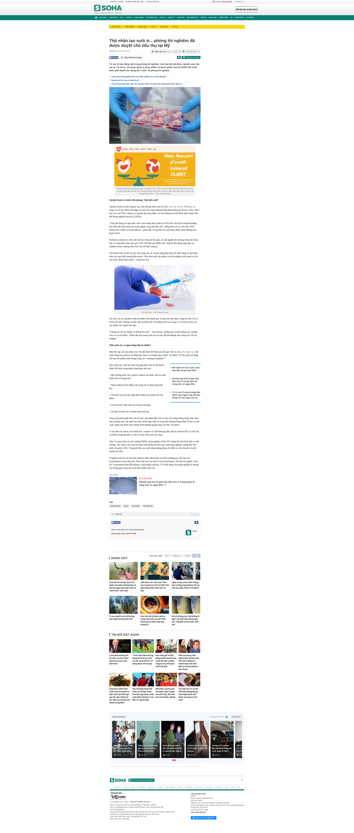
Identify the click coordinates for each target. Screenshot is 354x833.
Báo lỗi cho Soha (193, 57)
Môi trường (116, 27)
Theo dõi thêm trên (217, 717)
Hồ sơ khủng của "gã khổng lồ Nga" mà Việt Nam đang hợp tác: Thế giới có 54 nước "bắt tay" (185, 620)
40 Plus (162, 17)
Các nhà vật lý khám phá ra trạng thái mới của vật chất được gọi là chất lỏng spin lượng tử (153, 620)
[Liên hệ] (196, 522)
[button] (174, 760)
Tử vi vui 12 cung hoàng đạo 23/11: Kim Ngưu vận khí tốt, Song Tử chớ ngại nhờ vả (186, 395)
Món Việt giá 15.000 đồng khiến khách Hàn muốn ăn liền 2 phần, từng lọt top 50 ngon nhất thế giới (165, 661)
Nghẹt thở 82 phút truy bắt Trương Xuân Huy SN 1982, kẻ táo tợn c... (123, 748)
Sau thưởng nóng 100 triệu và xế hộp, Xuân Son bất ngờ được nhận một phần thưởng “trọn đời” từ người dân (143, 694)
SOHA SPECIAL (153, 1)
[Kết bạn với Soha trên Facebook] (188, 532)
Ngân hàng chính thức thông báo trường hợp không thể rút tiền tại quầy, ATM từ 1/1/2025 (186, 585)
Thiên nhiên (129, 27)
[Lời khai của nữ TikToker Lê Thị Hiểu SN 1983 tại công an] (197, 739)
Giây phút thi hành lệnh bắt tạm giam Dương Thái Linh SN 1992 (148, 748)
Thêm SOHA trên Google (133, 57)
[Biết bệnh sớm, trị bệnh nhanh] (246, 9)
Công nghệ (239, 17)
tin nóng (130, 530)
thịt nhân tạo (188, 351)
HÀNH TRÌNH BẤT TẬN (135, 1)
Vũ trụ (153, 27)
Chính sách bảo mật (198, 812)
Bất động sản (151, 17)
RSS (238, 787)
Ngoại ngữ (142, 27)
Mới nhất (103, 17)
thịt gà (126, 506)
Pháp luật (213, 17)
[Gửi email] (179, 57)
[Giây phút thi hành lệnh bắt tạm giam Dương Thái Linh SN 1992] (148, 739)
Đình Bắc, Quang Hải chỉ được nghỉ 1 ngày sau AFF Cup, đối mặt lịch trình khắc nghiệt (165, 693)
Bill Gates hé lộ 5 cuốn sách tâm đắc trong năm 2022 (186, 369)
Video (226, 787)
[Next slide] (238, 740)
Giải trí (203, 17)
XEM (196, 556)
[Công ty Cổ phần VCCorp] (143, 796)
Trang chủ (117, 787)
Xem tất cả (236, 717)
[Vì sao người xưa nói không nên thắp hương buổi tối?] (123, 605)
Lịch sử (175, 27)
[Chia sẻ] (113, 57)
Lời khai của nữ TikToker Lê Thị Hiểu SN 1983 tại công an (197, 748)
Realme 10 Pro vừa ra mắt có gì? (125, 80)
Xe (231, 17)
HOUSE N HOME (117, 1)
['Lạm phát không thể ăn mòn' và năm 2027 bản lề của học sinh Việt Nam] (120, 646)
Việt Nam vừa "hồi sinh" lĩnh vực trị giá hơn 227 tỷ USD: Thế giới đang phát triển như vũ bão (154, 586)
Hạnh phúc (113, 17)
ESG (121, 17)
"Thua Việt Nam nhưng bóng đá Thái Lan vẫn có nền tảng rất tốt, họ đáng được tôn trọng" (142, 659)
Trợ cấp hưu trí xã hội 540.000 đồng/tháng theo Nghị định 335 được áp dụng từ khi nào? (188, 694)
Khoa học (164, 27)
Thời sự (129, 17)
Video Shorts (119, 717)
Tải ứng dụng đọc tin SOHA (142, 780)
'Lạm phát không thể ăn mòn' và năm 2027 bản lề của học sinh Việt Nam (119, 659)
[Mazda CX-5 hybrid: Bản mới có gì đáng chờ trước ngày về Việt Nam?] (222, 739)
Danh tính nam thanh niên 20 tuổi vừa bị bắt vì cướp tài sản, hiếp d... (173, 748)
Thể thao (180, 17)
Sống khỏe (223, 17)
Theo (154, 514)
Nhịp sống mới (192, 17)
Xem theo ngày (156, 556)
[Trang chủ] (108, 9)
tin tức (117, 530)
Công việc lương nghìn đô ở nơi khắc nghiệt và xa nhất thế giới (138, 77)
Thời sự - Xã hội (129, 787)
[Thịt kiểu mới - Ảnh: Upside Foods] (155, 287)
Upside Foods (115, 506)
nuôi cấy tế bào (176, 206)
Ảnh (232, 787)
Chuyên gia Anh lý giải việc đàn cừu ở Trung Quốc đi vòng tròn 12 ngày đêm (185, 381)
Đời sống (250, 17)
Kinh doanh (139, 17)
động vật (191, 206)
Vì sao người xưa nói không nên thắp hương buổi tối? (122, 617)
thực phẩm (136, 506)
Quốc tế (171, 17)
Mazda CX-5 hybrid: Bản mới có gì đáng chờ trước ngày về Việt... (222, 748)
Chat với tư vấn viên (204, 818)
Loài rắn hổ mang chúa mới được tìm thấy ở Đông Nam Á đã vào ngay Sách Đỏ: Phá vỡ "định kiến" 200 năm (122, 586)
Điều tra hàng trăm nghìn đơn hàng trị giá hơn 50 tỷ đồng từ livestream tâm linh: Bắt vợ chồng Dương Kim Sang (189, 662)
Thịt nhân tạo (148, 506)
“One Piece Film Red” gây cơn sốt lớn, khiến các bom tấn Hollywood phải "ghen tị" (147, 84)
